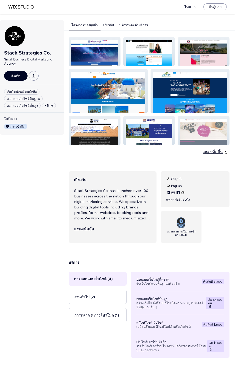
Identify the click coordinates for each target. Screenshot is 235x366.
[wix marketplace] (21, 7)
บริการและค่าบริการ (133, 25)
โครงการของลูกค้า (84, 25)
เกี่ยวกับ (108, 25)
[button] (94, 51)
